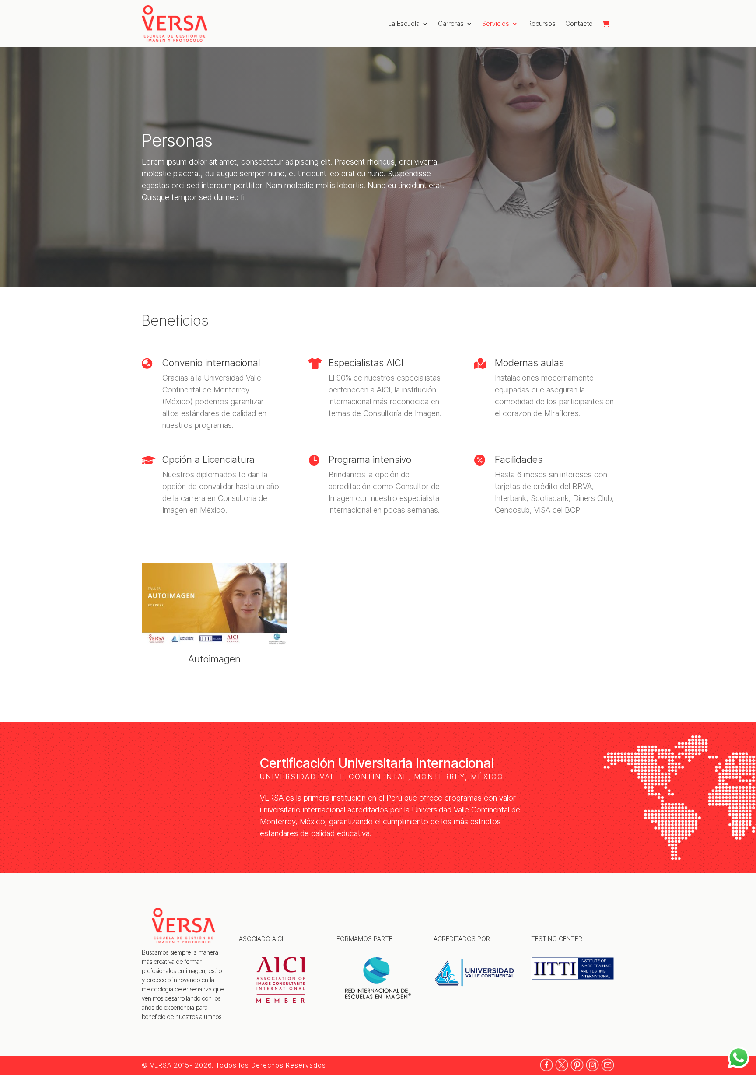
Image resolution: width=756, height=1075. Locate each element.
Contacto (579, 23)
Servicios (495, 23)
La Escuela (404, 23)
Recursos (542, 23)
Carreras (451, 23)
